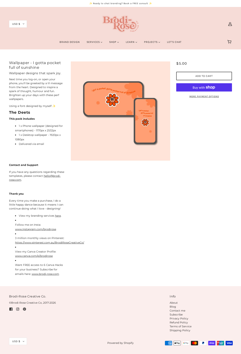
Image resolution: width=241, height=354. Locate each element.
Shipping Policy (180, 330)
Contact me (177, 310)
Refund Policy (179, 322)
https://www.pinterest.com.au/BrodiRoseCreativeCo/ (49, 242)
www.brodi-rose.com (45, 274)
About (174, 302)
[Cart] (230, 42)
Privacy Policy (179, 318)
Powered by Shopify (120, 343)
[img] (11, 309)
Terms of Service (180, 326)
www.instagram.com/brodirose (35, 229)
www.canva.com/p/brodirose (34, 256)
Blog (173, 306)
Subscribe (176, 314)
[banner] (120, 23)
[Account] (230, 23)
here (58, 215)
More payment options (204, 96)
